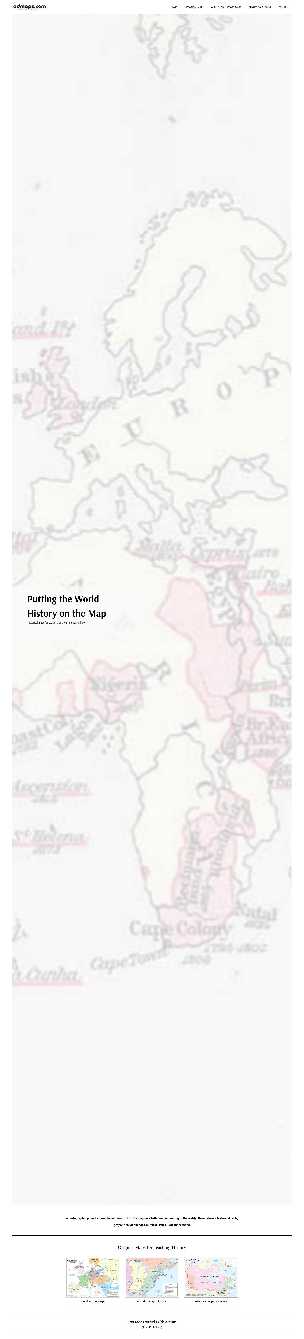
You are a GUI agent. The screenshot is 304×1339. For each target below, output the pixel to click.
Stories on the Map (260, 7)
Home (174, 7)
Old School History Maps (226, 7)
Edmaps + (284, 7)
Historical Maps (194, 7)
